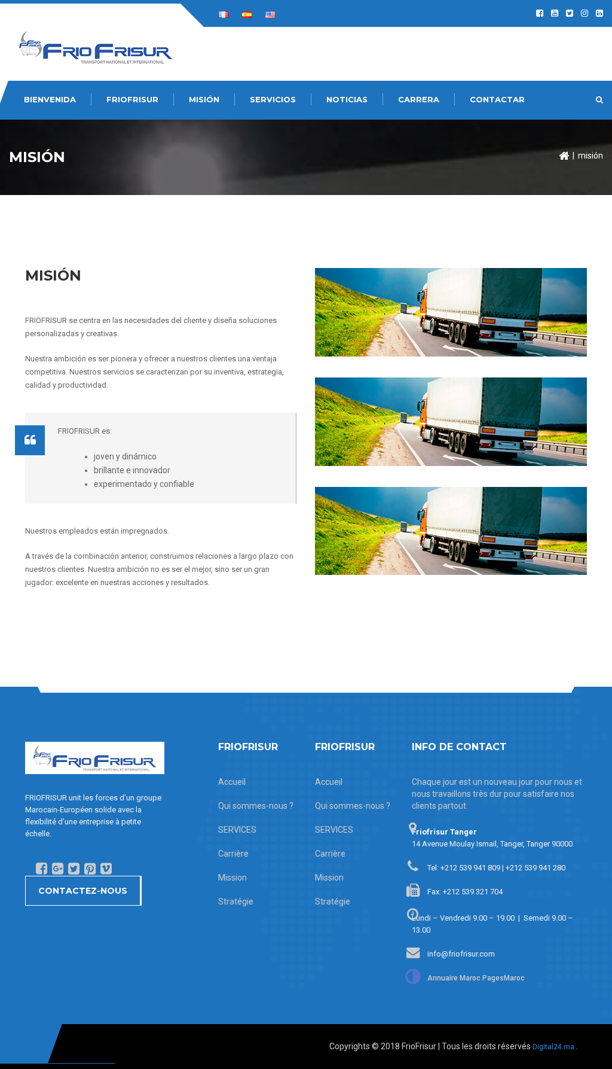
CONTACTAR (497, 99)
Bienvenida (50, 99)
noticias (347, 99)
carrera (418, 99)
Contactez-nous (82, 890)
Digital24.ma (553, 1047)
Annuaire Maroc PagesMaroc (476, 978)
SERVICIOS (273, 99)
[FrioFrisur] (95, 46)
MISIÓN (204, 99)
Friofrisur (132, 99)
